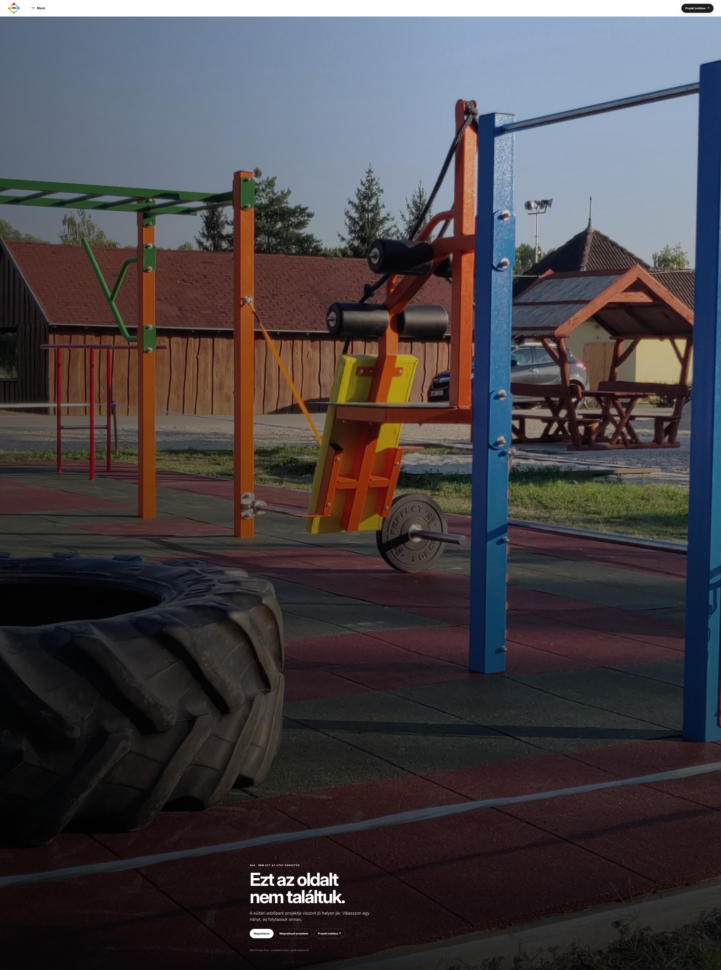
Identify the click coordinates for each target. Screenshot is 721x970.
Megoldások (262, 933)
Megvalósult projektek (293, 933)
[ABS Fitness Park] (14, 8)
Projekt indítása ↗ (329, 933)
